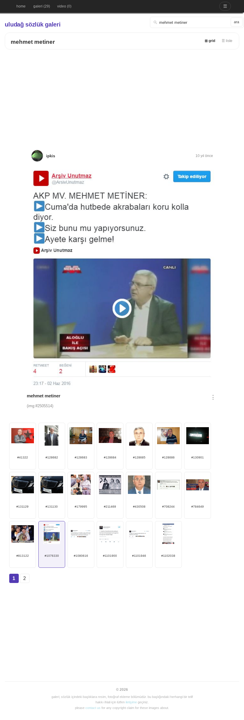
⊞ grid (210, 41)
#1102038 (168, 555)
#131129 (22, 506)
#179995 (81, 506)
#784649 (197, 506)
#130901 (197, 457)
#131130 (52, 506)
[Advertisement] (122, 94)
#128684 (110, 457)
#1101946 (139, 555)
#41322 (22, 457)
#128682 (52, 457)
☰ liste (227, 41)
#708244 (168, 506)
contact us (93, 708)
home (21, 6)
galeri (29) (41, 6)
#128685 (139, 457)
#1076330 (52, 555)
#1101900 (110, 555)
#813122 (22, 555)
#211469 (110, 506)
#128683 (81, 457)
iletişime (131, 702)
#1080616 (81, 555)
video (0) (64, 6)
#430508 (139, 506)
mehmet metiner (33, 42)
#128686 (168, 457)
